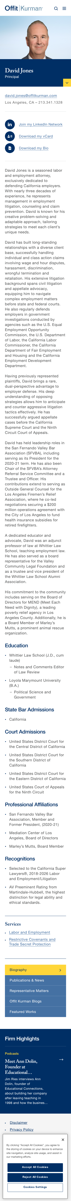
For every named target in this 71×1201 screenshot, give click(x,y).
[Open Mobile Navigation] (67, 83)
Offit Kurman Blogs (26, 1002)
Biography (18, 970)
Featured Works (23, 1012)
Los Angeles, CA (19, 103)
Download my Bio (34, 148)
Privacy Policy (22, 1130)
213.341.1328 (50, 103)
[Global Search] (56, 8)
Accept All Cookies (35, 1167)
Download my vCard (36, 137)
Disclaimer (18, 1123)
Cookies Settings (35, 1187)
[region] (35, 1166)
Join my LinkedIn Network (41, 125)
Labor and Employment (29, 933)
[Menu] (64, 8)
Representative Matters (29, 991)
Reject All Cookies (35, 1177)
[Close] (63, 1139)
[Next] (61, 1059)
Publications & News (27, 981)
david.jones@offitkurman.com (31, 96)
